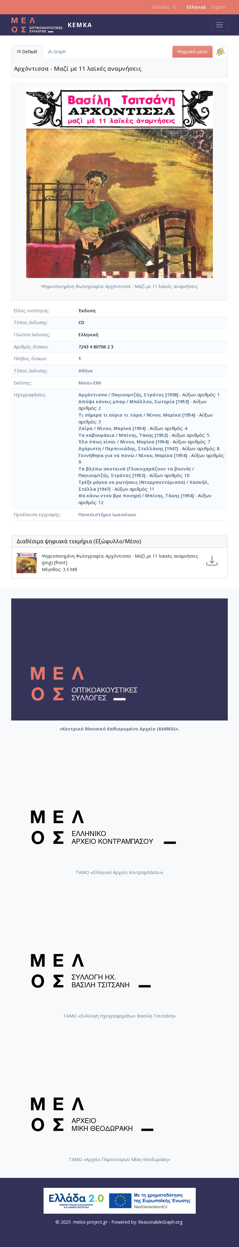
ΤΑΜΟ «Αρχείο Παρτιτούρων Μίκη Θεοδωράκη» (119, 1159)
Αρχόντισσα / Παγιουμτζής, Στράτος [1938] (128, 395)
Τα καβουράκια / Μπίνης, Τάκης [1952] (123, 435)
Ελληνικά (196, 7)
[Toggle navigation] (219, 25)
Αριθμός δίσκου (31, 347)
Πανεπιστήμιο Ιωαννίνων (107, 514)
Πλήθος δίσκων (30, 358)
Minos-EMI (89, 383)
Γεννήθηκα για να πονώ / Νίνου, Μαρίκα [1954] (132, 455)
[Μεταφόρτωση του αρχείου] (212, 561)
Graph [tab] (59, 51)
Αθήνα (85, 371)
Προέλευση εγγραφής (37, 514)
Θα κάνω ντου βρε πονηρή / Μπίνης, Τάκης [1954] (136, 495)
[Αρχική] (39, 25)
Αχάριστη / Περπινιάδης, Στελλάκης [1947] (128, 448)
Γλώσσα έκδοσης (31, 335)
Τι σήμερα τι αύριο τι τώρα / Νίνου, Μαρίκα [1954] (136, 415)
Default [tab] (29, 51)
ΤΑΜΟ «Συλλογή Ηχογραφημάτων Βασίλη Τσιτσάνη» (119, 1016)
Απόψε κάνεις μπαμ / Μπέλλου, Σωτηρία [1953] (133, 401)
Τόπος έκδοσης (30, 371)
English (218, 7)
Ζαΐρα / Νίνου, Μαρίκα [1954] (112, 428)
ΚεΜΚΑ (80, 25)
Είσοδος (161, 7)
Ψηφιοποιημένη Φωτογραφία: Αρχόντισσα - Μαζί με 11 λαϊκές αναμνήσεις (119, 286)
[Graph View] (220, 51)
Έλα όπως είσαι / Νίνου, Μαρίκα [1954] (123, 442)
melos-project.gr (90, 1222)
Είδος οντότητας (31, 311)
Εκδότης (22, 383)
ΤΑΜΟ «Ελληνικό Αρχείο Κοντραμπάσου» (119, 872)
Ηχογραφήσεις (29, 395)
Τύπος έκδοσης (30, 322)
